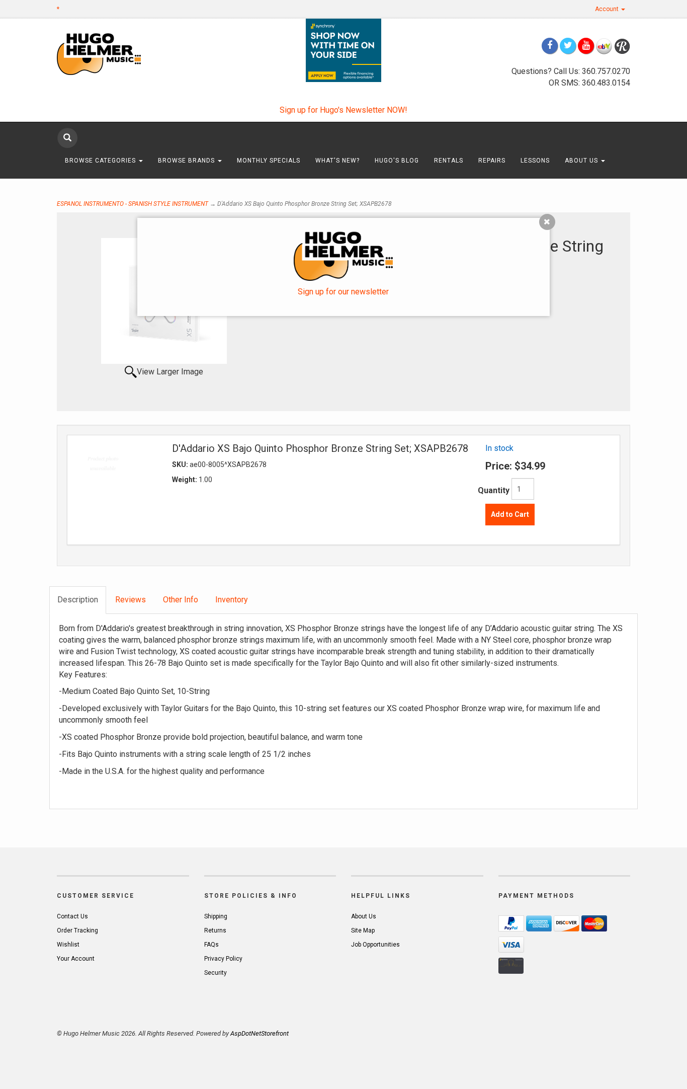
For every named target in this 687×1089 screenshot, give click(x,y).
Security (215, 972)
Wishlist (68, 944)
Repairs (491, 160)
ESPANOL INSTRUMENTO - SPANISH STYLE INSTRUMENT (132, 203)
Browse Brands (187, 160)
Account (607, 9)
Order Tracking (77, 930)
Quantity (493, 490)
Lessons (535, 160)
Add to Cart (510, 514)
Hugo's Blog (397, 160)
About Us (582, 160)
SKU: (181, 464)
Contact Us (72, 916)
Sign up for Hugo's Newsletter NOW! (343, 110)
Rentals (448, 160)
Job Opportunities (375, 944)
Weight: (185, 480)
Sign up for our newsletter (343, 291)
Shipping (215, 916)
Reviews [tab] (130, 599)
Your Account (76, 958)
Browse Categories (101, 160)
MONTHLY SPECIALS (268, 160)
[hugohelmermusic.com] (123, 53)
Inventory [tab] (231, 599)
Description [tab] (77, 599)
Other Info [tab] (180, 599)
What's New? (337, 160)
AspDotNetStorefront (259, 1033)
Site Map (363, 930)
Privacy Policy (223, 958)
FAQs (211, 944)
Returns (215, 930)
